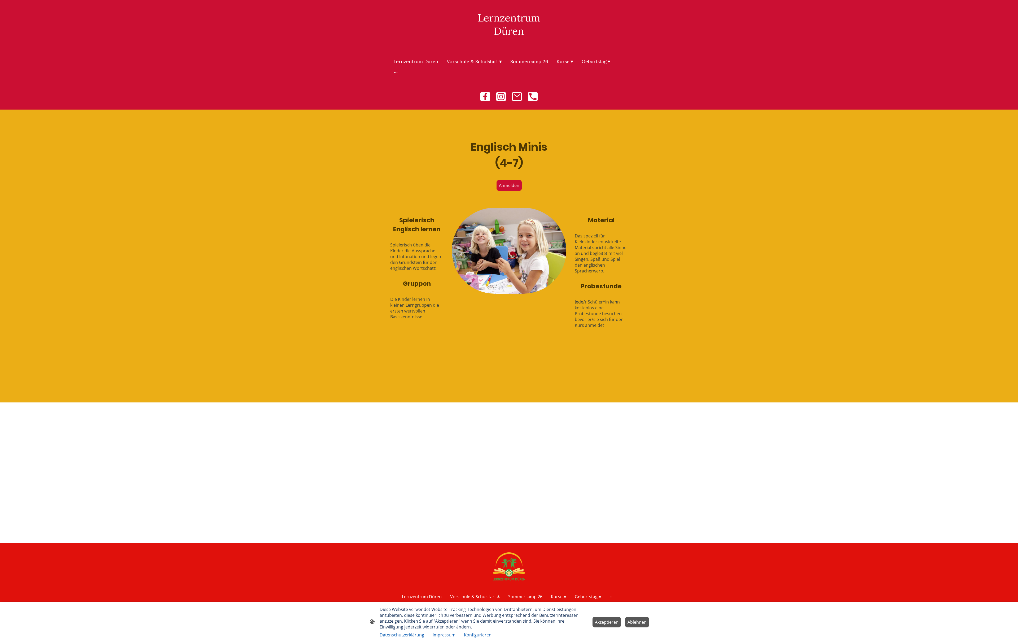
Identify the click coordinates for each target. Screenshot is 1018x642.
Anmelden (509, 185)
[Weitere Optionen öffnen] (395, 72)
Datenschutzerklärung (402, 635)
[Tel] (533, 96)
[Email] (517, 96)
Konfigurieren (478, 635)
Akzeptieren (606, 622)
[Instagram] (501, 96)
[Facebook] (485, 96)
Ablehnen (637, 622)
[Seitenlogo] (509, 42)
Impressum (444, 635)
